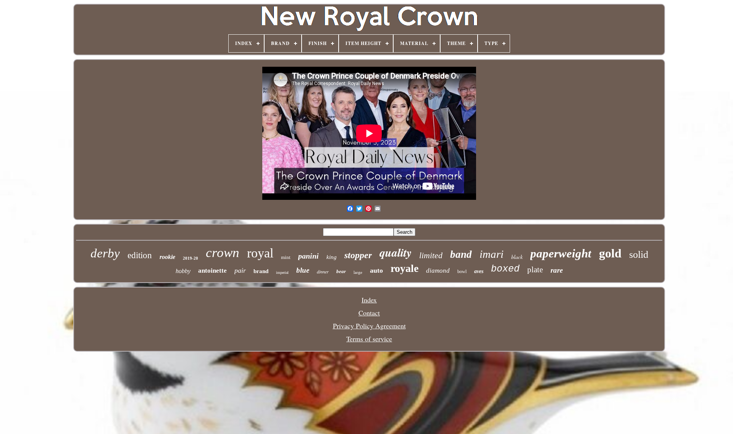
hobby (183, 271)
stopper (358, 255)
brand (260, 271)
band (461, 254)
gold (610, 253)
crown (222, 252)
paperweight (560, 253)
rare (557, 270)
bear (341, 271)
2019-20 (190, 258)
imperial (282, 272)
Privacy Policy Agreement (369, 325)
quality (395, 252)
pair (240, 270)
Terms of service (369, 338)
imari (492, 254)
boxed (505, 269)
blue (302, 270)
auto (376, 270)
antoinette (212, 270)
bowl (462, 271)
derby (105, 253)
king (331, 257)
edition (140, 255)
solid (638, 254)
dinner (323, 271)
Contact (369, 312)
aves (478, 271)
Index (369, 299)
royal (260, 253)
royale (404, 268)
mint (286, 257)
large (358, 272)
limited (430, 255)
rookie (167, 257)
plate (535, 269)
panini (308, 256)
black (517, 256)
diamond (438, 270)
